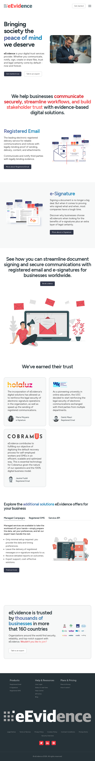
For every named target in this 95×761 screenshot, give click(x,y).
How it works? (65, 687)
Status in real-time (41, 687)
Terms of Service (25, 732)
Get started (78, 6)
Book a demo (47, 284)
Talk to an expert (33, 74)
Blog (36, 697)
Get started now (12, 74)
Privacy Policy (39, 732)
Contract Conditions (68, 732)
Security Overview (47, 736)
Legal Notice (11, 732)
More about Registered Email (17, 167)
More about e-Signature (61, 232)
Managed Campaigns (14, 518)
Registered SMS (37, 518)
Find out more (11, 570)
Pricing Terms (83, 732)
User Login (38, 684)
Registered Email (15, 684)
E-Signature (14, 687)
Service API (54, 518)
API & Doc (38, 694)
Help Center (39, 691)
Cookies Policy (52, 732)
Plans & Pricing (65, 684)
